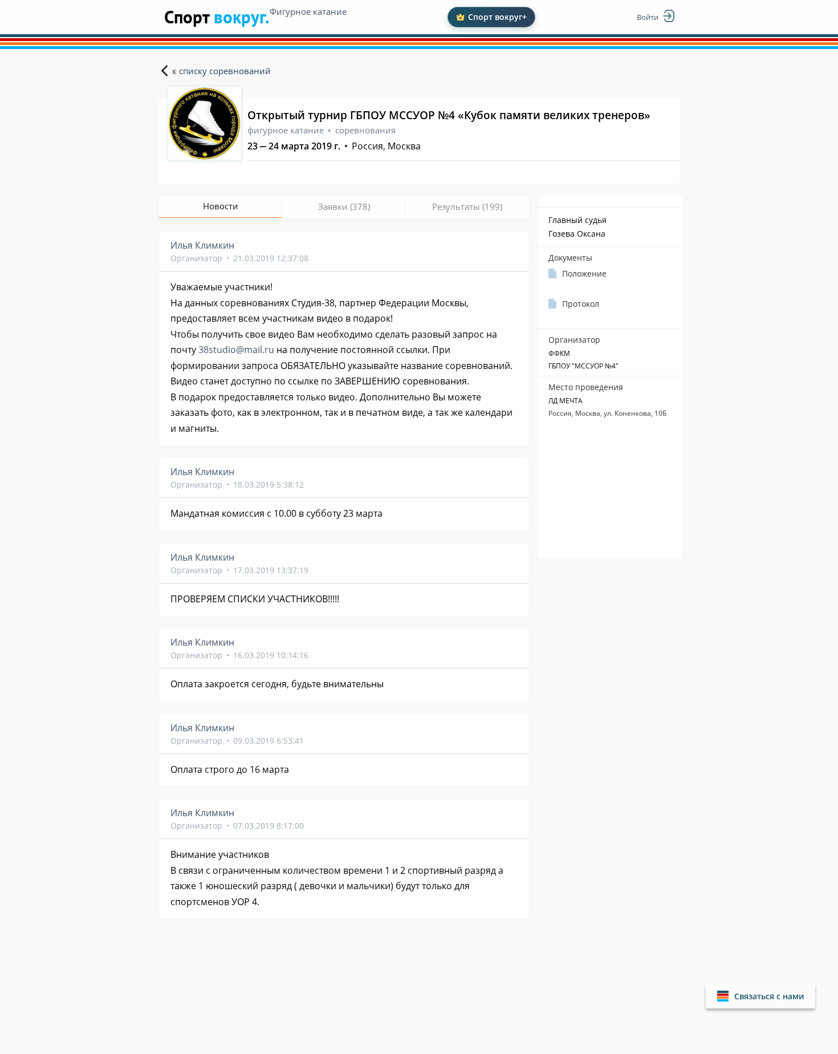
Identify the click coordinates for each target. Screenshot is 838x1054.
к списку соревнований (221, 70)
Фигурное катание (308, 11)
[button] (760, 996)
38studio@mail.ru (236, 349)
